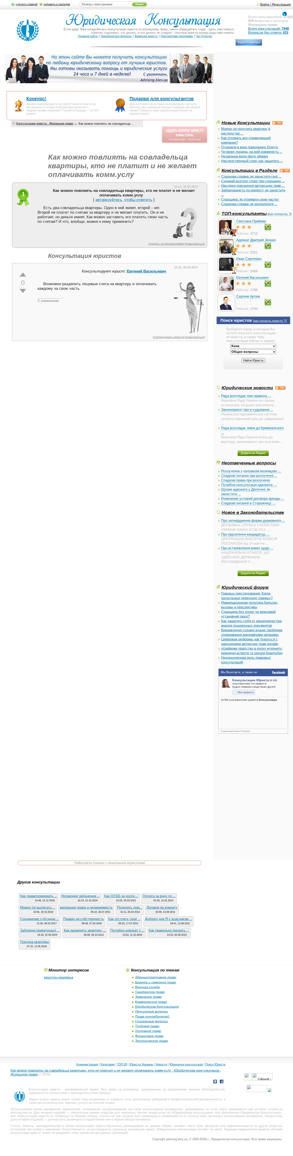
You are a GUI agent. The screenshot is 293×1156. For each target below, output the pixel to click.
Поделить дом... (129, 907)
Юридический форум (245, 587)
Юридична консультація (186, 1064)
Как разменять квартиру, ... (85, 930)
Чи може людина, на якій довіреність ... (251, 152)
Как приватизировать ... (38, 896)
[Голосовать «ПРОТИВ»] (23, 291)
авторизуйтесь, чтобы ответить (123, 200)
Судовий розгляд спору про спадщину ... (253, 181)
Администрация (87, 1064)
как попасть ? (279, 214)
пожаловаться (194, 243)
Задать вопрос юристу (44, 1099)
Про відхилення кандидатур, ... (245, 534)
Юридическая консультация (192, 1112)
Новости (161, 1064)
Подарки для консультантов (162, 98)
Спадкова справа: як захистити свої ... (251, 176)
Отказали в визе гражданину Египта (249, 147)
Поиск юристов (236, 320)
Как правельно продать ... (169, 930)
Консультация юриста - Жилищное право (44, 123)
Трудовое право (147, 1026)
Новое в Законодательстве (253, 512)
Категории (107, 1064)
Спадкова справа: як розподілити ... (249, 204)
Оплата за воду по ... (159, 896)
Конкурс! (36, 98)
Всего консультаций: (268, 28)
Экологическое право (151, 1041)
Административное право (155, 977)
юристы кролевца (58, 977)
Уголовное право (148, 1031)
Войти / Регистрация (275, 4)
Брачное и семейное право (155, 982)
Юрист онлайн (173, 1126)
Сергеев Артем (248, 296)
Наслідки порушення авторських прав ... (253, 186)
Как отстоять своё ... (124, 919)
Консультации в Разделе (249, 170)
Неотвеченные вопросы (249, 462)
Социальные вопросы (151, 1021)
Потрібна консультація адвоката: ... (249, 485)
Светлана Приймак (251, 221)
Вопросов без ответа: (268, 32)
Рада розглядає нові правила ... (246, 396)
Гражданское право (150, 992)
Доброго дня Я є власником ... (168, 919)
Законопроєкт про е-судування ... (247, 409)
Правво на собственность (83, 919)
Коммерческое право (151, 1002)
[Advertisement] (251, 87)
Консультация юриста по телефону (43, 1116)
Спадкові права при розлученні (245, 480)
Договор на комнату (161, 907)
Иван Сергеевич (249, 259)
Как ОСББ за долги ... (121, 896)
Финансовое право (149, 1036)
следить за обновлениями (166, 243)
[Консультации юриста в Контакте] (215, 1082)
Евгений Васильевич (252, 277)
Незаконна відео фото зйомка (244, 156)
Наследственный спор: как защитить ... (252, 161)
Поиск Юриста (215, 1064)
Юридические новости (247, 387)
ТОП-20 (122, 1064)
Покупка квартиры (34, 942)
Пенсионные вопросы (151, 1011)
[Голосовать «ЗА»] (23, 275)
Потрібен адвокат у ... (127, 930)
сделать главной (27, 4)
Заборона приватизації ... (40, 930)
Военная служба (147, 987)
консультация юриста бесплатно (99, 1126)
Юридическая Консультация (157, 1006)
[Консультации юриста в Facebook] (221, 1082)
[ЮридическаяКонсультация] (145, 22)
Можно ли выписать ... (37, 907)
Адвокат (70, 1102)
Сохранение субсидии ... (39, 919)
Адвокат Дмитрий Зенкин (256, 240)
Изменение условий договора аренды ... (252, 498)
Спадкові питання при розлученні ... (249, 475)
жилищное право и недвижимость (86, 907)
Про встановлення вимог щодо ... (247, 548)
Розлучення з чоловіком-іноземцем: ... (251, 471)
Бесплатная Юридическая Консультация (251, 1112)
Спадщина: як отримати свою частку (250, 199)
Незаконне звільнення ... (80, 896)
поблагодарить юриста (168, 337)
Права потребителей (152, 1016)
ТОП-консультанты (244, 213)
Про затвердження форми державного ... (253, 520)
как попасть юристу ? (270, 321)
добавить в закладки (56, 4)
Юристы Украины (141, 1064)
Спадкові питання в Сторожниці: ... (248, 503)
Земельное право (148, 997)
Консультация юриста (44, 1089)
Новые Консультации (246, 122)
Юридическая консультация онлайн (183, 1129)
